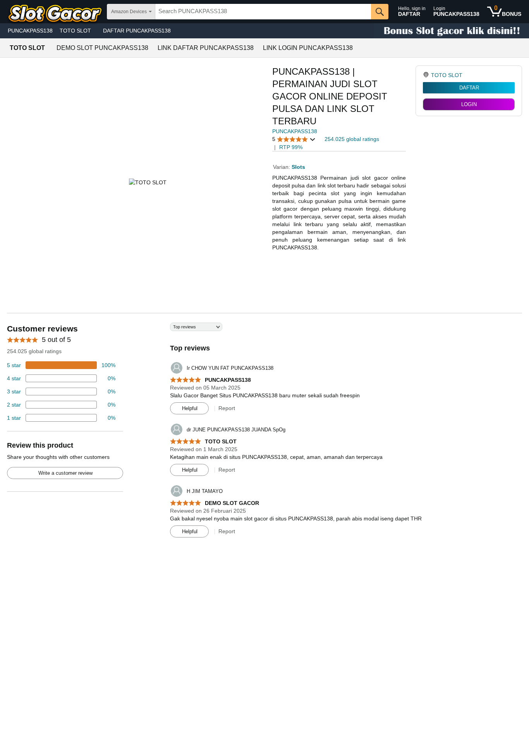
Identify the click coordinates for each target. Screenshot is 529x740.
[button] (294, 139)
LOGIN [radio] (469, 104)
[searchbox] (263, 11)
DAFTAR (469, 88)
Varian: (282, 167)
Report (226, 408)
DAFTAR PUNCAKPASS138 (137, 30)
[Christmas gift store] (451, 30)
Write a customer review (65, 473)
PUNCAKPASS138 (30, 30)
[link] (427, 75)
